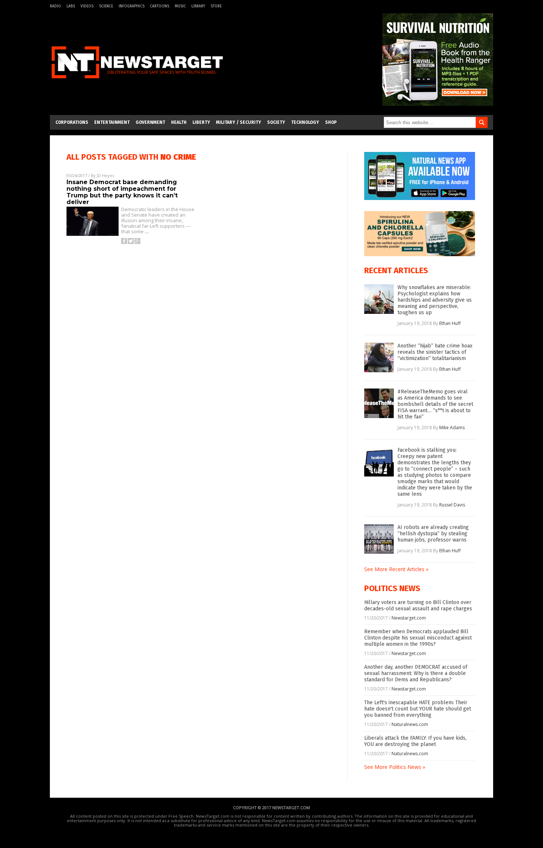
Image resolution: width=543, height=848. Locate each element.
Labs (70, 6)
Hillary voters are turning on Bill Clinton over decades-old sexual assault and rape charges (418, 605)
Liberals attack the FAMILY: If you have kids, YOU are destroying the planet (415, 741)
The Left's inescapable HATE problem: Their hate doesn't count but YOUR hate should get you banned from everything (417, 708)
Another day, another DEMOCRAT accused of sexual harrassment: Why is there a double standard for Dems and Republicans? (415, 673)
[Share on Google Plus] (137, 241)
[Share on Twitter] (131, 241)
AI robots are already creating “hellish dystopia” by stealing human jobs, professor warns (433, 533)
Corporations (71, 122)
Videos (87, 6)
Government (150, 122)
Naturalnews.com (410, 724)
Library (198, 6)
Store (216, 6)
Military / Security (238, 122)
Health (179, 122)
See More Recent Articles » (396, 569)
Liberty (201, 122)
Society (276, 122)
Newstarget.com (409, 618)
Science (106, 6)
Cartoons (159, 6)
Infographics (131, 6)
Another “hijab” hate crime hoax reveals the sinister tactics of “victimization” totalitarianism (434, 352)
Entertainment (112, 122)
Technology (305, 122)
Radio (55, 6)
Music (180, 6)
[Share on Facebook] (124, 241)
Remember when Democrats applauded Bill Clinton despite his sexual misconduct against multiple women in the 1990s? (418, 637)
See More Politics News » (394, 766)
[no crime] (137, 82)
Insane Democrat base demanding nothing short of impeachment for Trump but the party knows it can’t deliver (122, 192)
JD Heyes (105, 175)
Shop (331, 122)
